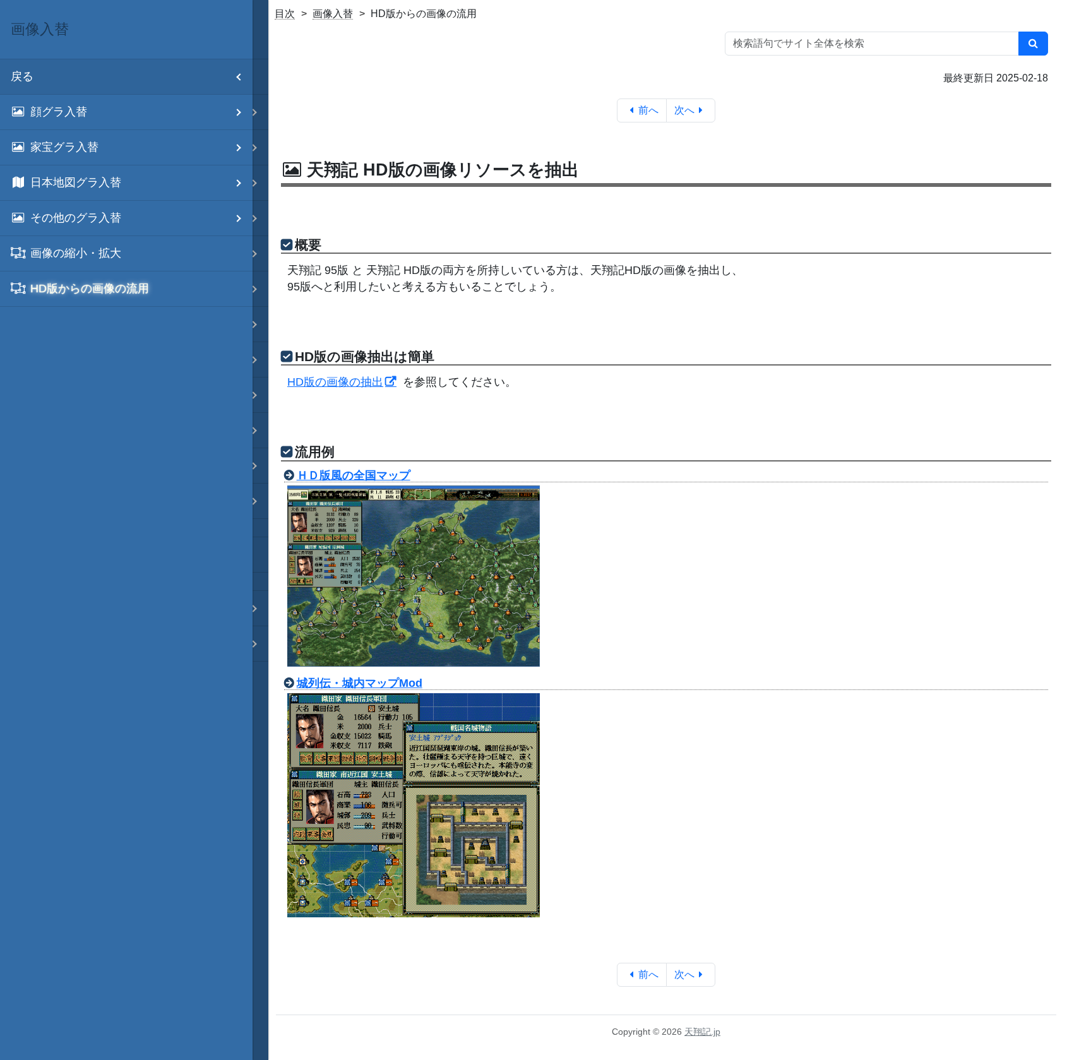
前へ (648, 110)
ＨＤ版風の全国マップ (353, 475)
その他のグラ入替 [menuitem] (75, 217)
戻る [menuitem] (22, 76)
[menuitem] (126, 253)
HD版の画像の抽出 (335, 382)
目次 (285, 13)
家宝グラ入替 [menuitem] (64, 147)
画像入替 (333, 13)
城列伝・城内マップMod (359, 683)
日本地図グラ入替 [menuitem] (75, 182)
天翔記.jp (702, 1032)
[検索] (1033, 44)
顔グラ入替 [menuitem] (58, 111)
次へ (684, 110)
